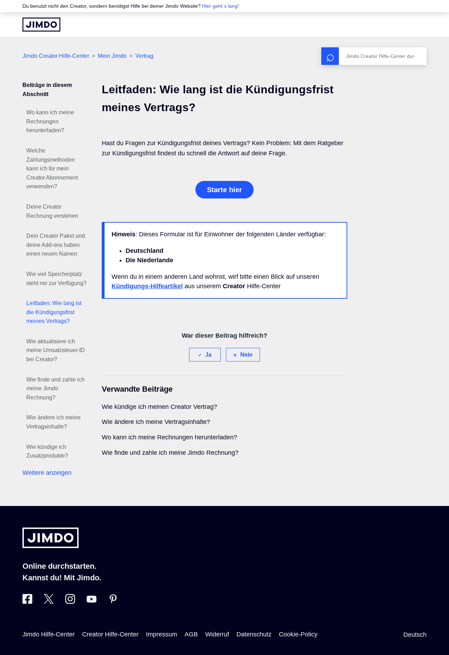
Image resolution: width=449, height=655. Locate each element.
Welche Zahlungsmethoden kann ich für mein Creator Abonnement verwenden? (52, 168)
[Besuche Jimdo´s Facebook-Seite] (27, 601)
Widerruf (217, 634)
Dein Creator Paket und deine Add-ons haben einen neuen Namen (55, 245)
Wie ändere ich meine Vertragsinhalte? (53, 422)
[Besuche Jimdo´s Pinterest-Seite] (113, 601)
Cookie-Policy (298, 634)
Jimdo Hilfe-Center (48, 634)
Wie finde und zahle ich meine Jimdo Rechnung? (55, 388)
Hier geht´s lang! (220, 6)
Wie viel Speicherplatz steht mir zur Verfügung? (56, 278)
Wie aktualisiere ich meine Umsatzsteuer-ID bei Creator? (55, 350)
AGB (191, 634)
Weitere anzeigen (47, 472)
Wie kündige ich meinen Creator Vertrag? (159, 406)
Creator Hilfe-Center (110, 634)
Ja (208, 355)
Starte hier (224, 190)
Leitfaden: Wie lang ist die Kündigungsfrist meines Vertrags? (53, 312)
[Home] (41, 25)
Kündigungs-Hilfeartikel (147, 286)
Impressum (161, 634)
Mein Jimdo (112, 56)
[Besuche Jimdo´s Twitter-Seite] (49, 601)
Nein (246, 355)
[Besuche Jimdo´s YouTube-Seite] (91, 601)
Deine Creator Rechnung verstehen (52, 211)
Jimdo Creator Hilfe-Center (55, 56)
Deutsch (415, 634)
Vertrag (144, 56)
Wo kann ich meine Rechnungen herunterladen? (50, 121)
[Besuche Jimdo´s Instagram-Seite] (70, 601)
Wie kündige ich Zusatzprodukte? (47, 451)
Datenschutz (254, 634)
